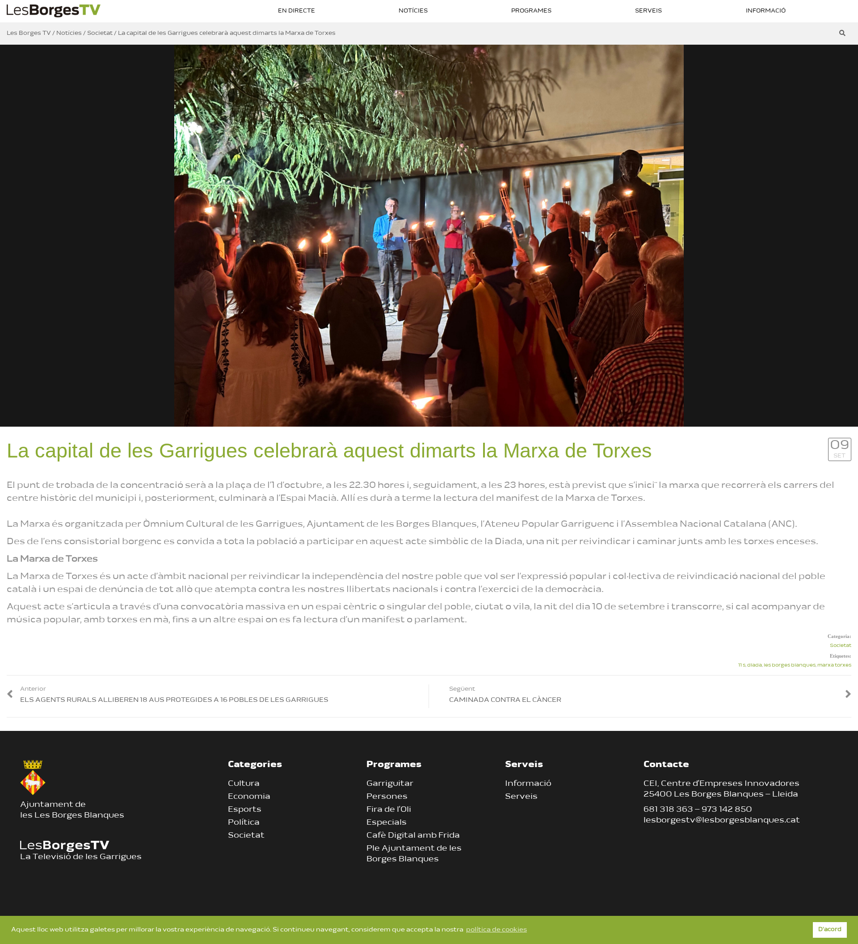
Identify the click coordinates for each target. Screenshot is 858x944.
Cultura (244, 784)
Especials (386, 823)
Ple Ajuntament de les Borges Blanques (414, 854)
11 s (741, 665)
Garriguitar (389, 784)
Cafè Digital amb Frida (413, 836)
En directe (296, 11)
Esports (244, 810)
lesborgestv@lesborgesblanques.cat (722, 821)
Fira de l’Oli (388, 810)
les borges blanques (790, 665)
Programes (531, 11)
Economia (249, 797)
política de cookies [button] (496, 930)
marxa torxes (834, 665)
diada (754, 665)
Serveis (648, 11)
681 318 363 (668, 810)
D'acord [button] (829, 929)
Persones (387, 797)
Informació (766, 11)
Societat (840, 645)
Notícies (413, 11)
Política (244, 823)
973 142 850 (727, 810)
